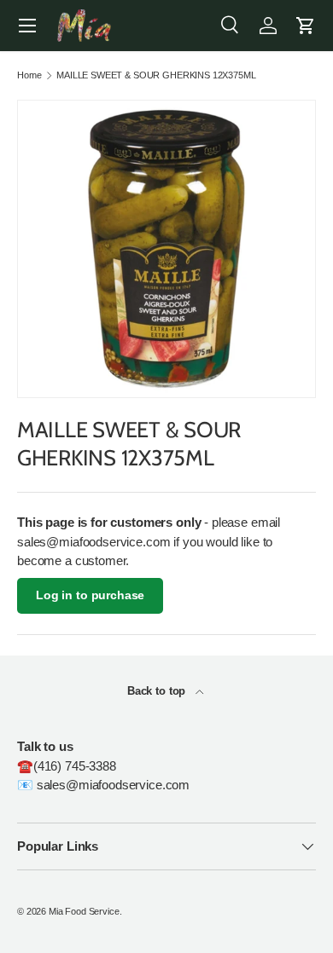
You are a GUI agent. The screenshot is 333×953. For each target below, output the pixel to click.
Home (29, 75)
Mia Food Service (84, 911)
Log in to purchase (90, 595)
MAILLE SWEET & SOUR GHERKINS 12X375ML (155, 75)
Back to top (158, 690)
